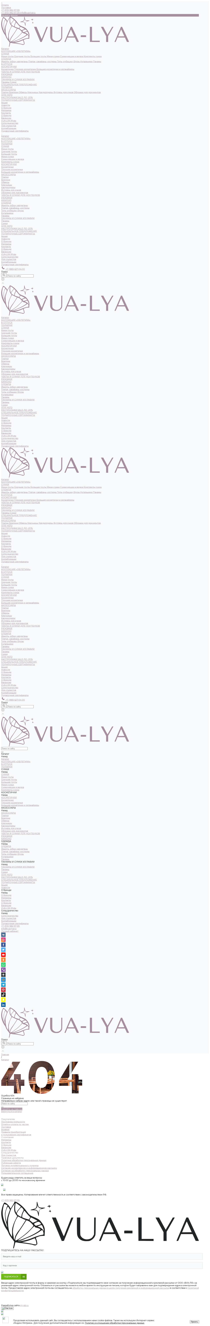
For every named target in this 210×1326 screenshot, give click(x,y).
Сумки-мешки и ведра (72, 56)
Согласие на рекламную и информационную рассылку (29, 1168)
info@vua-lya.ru (27, 12)
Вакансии (6, 118)
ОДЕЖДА (6, 59)
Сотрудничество (9, 257)
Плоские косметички (25, 69)
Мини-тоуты (7, 56)
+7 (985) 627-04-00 (15, 269)
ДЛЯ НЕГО (6, 95)
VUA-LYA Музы (8, 120)
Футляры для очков (63, 92)
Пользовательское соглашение (17, 1173)
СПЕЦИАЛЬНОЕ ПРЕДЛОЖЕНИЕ (19, 84)
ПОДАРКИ (6, 87)
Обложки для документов (87, 92)
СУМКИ (5, 54)
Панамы (97, 61)
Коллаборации (8, 128)
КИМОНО (6, 77)
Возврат (5, 1129)
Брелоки (14, 92)
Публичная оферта (11, 1163)
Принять (194, 1322)
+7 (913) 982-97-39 (10, 926)
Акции (4, 236)
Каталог (5, 136)
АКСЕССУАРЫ (8, 90)
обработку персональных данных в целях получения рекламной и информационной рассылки (120, 1288)
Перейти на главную (11, 1109)
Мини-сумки (53, 56)
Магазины (6, 110)
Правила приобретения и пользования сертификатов (16, 1133)
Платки (5, 92)
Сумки (13, 82)
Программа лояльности (13, 1122)
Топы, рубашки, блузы (68, 61)
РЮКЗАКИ (6, 74)
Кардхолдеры (46, 92)
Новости (5, 239)
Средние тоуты (22, 56)
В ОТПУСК (6, 64)
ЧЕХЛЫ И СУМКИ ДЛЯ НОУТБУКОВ (20, 72)
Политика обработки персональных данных (23, 1160)
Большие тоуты (38, 56)
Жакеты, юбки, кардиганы (14, 61)
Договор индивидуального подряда (19, 1165)
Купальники (86, 61)
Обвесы (23, 92)
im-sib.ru (24, 1305)
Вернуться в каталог (11, 1111)
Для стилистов (8, 126)
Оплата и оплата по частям (15, 1124)
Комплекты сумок (93, 56)
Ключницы (33, 92)
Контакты (6, 113)
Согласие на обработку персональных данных (25, 1170)
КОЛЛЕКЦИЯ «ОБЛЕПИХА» (15, 51)
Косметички (7, 69)
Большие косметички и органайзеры (55, 69)
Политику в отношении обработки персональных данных (114, 1323)
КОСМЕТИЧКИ (9, 66)
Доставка (6, 7)
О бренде (6, 115)
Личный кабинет (9, 931)
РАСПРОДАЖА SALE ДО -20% (17, 97)
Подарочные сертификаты (15, 264)
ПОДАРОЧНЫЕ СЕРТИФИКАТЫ (18, 100)
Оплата (5, 5)
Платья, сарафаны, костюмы (42, 61)
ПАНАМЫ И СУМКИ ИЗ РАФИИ (18, 79)
